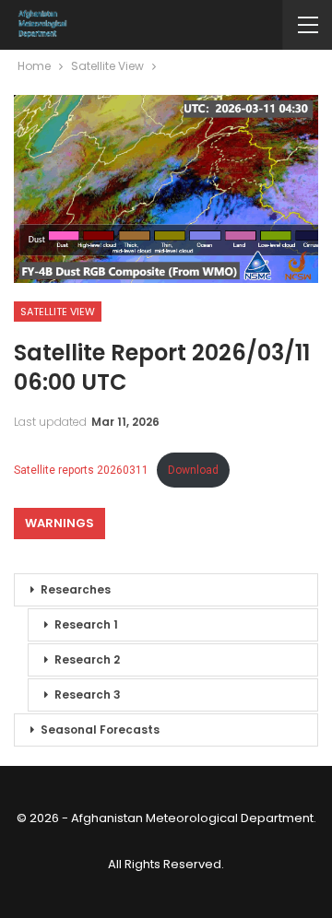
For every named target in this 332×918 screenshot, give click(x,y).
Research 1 (86, 624)
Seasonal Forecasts (100, 729)
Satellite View (57, 311)
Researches (76, 589)
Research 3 (87, 694)
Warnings (59, 523)
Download (193, 470)
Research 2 (87, 659)
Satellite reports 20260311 (81, 470)
